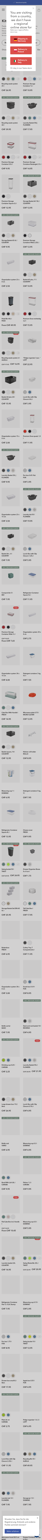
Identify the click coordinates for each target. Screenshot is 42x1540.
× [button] (37, 1517)
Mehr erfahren (13, 1531)
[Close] (33, 8)
